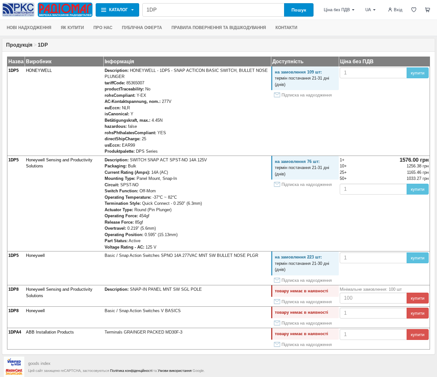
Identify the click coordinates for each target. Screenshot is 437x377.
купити (418, 72)
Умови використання (175, 371)
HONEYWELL (39, 70)
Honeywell (35, 255)
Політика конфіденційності (131, 371)
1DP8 (13, 289)
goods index (39, 363)
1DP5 (13, 70)
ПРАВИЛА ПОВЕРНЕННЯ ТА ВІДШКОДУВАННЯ (218, 27)
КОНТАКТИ (286, 27)
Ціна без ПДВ (337, 9)
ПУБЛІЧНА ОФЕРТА (142, 27)
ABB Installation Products (50, 332)
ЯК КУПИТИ (72, 27)
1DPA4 (14, 332)
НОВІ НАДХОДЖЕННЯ (29, 27)
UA (368, 9)
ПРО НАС (102, 27)
